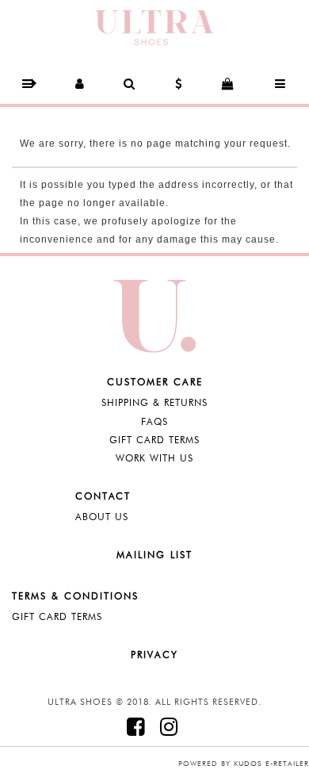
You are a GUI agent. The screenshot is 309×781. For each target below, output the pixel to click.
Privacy (154, 654)
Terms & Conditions (75, 596)
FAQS (154, 421)
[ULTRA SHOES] (154, 26)
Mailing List (154, 555)
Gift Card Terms (154, 440)
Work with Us (154, 458)
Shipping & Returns (154, 402)
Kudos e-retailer (271, 763)
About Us (101, 517)
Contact (103, 496)
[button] (28, 84)
